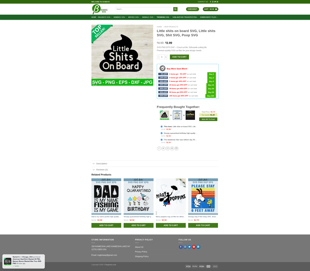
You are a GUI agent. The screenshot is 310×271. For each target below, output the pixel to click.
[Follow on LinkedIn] (198, 247)
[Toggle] (93, 164)
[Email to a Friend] (168, 148)
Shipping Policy (142, 256)
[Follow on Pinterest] (194, 247)
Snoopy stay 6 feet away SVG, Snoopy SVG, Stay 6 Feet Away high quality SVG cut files (203, 217)
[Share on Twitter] (163, 148)
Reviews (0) (102, 169)
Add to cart (179, 57)
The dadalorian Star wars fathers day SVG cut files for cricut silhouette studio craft (181, 140)
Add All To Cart (208, 119)
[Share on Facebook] (159, 148)
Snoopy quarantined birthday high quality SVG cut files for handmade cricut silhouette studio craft (181, 133)
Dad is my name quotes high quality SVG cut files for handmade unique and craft (106, 217)
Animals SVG (147, 17)
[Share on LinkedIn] (176, 148)
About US (139, 247)
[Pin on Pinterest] (172, 148)
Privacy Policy (141, 252)
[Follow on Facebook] (210, 2)
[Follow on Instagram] (212, 2)
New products (171, 27)
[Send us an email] (217, 2)
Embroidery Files (208, 17)
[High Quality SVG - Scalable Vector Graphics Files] (101, 9)
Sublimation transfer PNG (184, 17)
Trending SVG (163, 17)
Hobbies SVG (119, 17)
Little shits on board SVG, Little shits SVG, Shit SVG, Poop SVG (181, 126)
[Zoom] (94, 83)
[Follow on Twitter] (215, 2)
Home (93, 17)
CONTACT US (203, 2)
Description (101, 163)
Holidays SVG (104, 17)
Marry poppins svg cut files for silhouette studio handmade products (171, 217)
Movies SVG (133, 17)
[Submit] (175, 9)
